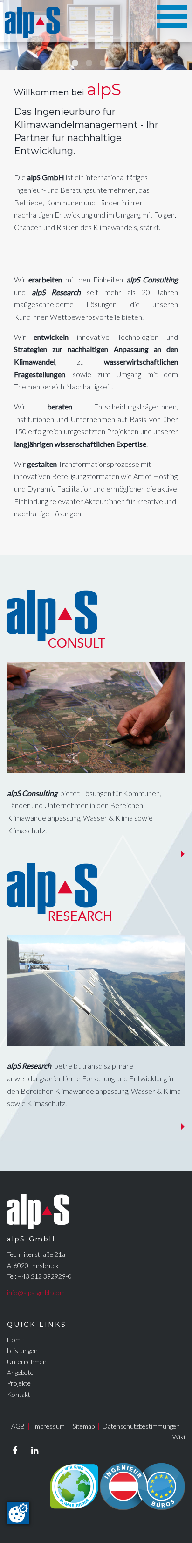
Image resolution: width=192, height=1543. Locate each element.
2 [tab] (75, 63)
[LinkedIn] (34, 1450)
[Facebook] (15, 1450)
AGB (18, 1426)
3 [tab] (89, 63)
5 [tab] (117, 63)
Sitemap (84, 1426)
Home (15, 1340)
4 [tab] (103, 63)
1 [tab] (61, 63)
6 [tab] (131, 63)
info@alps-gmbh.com (36, 1292)
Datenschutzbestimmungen (141, 1426)
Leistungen (22, 1350)
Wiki (178, 1437)
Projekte (19, 1383)
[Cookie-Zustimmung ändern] (18, 1513)
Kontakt (18, 1394)
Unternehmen (27, 1362)
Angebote (20, 1372)
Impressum (49, 1426)
